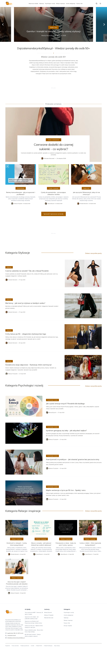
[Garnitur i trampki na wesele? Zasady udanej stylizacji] (53, 24)
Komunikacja (20, 188)
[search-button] (96, 3)
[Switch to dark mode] (100, 3)
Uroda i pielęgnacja (70, 3)
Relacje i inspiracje (60, 3)
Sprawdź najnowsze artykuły (53, 214)
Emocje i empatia (68, 625)
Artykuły (27, 609)
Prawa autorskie (15, 645)
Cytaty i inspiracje (53, 188)
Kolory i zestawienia (53, 139)
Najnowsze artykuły (33, 3)
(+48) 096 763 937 (11, 635)
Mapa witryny (57, 645)
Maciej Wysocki (48, 612)
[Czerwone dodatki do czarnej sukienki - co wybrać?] (53, 134)
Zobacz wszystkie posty (93, 253)
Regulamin (7, 645)
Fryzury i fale (79, 3)
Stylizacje (41, 3)
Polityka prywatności (24, 645)
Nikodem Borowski (48, 617)
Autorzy (46, 609)
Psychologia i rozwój (50, 3)
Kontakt (32, 645)
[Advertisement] (53, 88)
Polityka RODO (39, 645)
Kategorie (67, 609)
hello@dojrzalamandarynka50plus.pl (16, 638)
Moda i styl (53, 27)
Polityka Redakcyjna (48, 645)
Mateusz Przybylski (48, 615)
